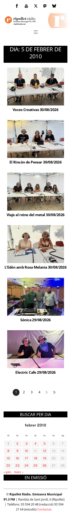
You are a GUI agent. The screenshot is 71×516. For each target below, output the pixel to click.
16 (17, 458)
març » (18, 472)
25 (35, 465)
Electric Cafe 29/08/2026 (35, 372)
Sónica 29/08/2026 (35, 319)
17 (26, 458)
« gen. (8, 472)
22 (8, 465)
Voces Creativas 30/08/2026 (35, 109)
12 (44, 451)
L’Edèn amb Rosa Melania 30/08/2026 (35, 267)
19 (44, 458)
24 (26, 465)
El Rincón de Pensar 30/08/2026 (35, 162)
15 (8, 458)
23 (17, 465)
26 (44, 465)
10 (26, 451)
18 (35, 458)
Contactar (44, 509)
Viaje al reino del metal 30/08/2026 (36, 214)
